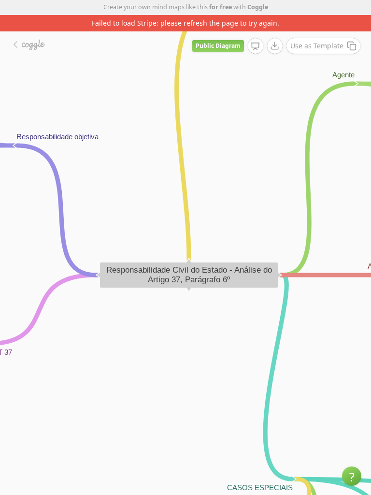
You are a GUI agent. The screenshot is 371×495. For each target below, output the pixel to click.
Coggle (257, 7)
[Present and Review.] (255, 46)
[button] (351, 476)
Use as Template (316, 45)
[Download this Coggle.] (275, 46)
